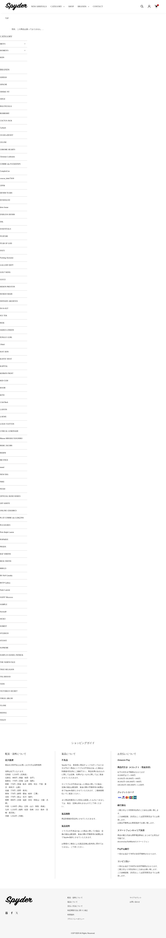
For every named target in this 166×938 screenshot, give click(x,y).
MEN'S (2, 44)
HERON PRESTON (7, 287)
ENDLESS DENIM (7, 214)
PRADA (3, 547)
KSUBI (2, 388)
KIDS (2, 57)
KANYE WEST (6, 359)
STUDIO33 (4, 633)
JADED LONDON (7, 330)
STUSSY (3, 641)
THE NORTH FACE (7, 662)
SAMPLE (3, 604)
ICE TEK (3, 316)
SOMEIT (3, 626)
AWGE (2, 99)
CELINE (3, 142)
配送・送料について (75, 898)
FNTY (2, 251)
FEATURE (4, 236)
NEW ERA (4, 474)
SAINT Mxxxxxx (6, 597)
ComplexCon (5, 171)
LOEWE (3, 417)
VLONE (3, 706)
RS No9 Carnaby (6, 576)
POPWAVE (4, 539)
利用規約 (70, 915)
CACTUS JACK (6, 121)
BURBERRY (4, 113)
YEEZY (3, 720)
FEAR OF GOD (6, 243)
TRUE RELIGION (7, 669)
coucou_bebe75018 (7, 178)
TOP (7, 18)
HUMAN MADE (6, 294)
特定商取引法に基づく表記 (77, 910)
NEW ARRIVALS (39, 6)
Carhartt (3, 128)
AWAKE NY (4, 92)
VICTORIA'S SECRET (9, 691)
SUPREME (4, 648)
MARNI (3, 453)
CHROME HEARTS (7, 150)
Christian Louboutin (7, 157)
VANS (2, 684)
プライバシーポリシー (75, 919)
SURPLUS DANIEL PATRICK (11, 655)
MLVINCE (4, 460)
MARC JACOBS (6, 446)
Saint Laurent (5, 590)
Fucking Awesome (6, 258)
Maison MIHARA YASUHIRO (11, 438)
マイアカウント (135, 898)
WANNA (3, 713)
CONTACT (98, 6)
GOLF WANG (5, 272)
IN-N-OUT (4, 308)
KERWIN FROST (6, 373)
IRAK (2, 323)
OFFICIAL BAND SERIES (10, 496)
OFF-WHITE (5, 503)
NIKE (2, 482)
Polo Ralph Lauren (7, 532)
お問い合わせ (135, 902)
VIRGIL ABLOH (6, 698)
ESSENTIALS (5, 229)
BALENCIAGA (6, 106)
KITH (2, 395)
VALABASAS (5, 677)
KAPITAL (4, 366)
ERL (2, 222)
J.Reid (2, 344)
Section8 (3, 612)
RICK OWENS (5, 561)
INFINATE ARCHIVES (9, 301)
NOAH (2, 489)
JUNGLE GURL (6, 337)
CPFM (2, 186)
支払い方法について (75, 906)
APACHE (3, 84)
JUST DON (4, 352)
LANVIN (3, 410)
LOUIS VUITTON (7, 424)
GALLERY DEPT (6, 265)
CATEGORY (56, 6)
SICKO (2, 619)
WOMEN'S (4, 51)
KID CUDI (4, 381)
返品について (72, 902)
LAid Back (4, 402)
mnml (2, 467)
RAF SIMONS (5, 554)
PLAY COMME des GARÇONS (12, 518)
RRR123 (3, 568)
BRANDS (82, 6)
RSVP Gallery (5, 583)
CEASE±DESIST (6, 135)
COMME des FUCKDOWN (10, 164)
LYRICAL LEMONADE (9, 431)
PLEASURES (5, 525)
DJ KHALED (5, 200)
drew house (4, 207)
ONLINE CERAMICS (8, 511)
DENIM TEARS (6, 193)
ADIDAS (3, 77)
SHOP (71, 6)
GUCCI (3, 280)
